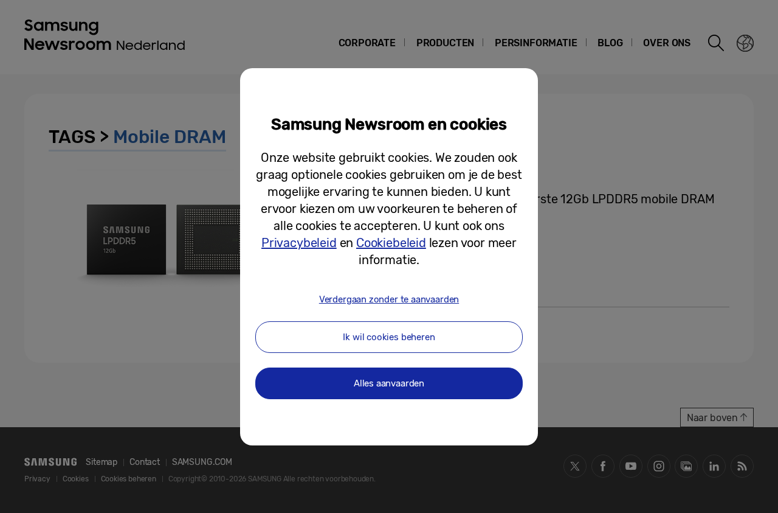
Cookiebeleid (391, 243)
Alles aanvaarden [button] (389, 383)
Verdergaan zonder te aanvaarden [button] (389, 299)
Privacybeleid (299, 243)
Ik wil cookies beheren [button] (389, 337)
